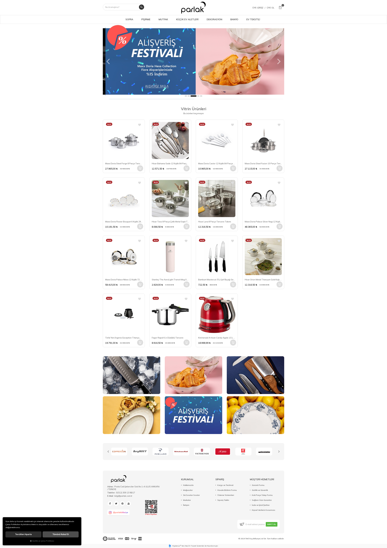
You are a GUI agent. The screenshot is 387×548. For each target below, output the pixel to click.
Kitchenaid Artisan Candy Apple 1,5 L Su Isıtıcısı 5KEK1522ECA (216, 337)
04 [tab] (198, 96)
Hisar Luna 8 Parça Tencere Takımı (214, 221)
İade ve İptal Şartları (261, 505)
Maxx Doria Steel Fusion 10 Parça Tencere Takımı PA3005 (263, 163)
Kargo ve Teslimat (225, 485)
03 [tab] (193, 96)
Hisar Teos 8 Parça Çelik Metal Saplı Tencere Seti (170, 221)
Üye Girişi (257, 7)
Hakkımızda (188, 485)
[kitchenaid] (163, 451)
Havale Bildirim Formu (227, 490)
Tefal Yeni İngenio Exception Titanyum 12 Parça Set (123, 337)
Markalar (187, 500)
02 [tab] (189, 96)
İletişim (186, 505)
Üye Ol (270, 7)
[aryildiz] (204, 451)
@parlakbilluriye (120, 512)
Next (279, 452)
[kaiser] (266, 451)
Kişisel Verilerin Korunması (263, 510)
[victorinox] (184, 451)
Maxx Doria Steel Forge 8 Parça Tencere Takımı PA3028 (123, 163)
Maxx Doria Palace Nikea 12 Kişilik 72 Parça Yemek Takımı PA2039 (123, 279)
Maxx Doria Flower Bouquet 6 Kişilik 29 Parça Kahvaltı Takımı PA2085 (123, 221)
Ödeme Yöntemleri (225, 495)
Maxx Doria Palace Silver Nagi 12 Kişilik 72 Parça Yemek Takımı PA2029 (263, 221)
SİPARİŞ (219, 479)
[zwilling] (225, 451)
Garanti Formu (258, 485)
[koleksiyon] (246, 451)
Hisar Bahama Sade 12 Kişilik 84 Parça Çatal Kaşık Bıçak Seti (170, 163)
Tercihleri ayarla (23, 534)
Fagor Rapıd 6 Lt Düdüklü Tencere (167, 337)
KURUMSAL (187, 479)
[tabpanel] (193, 61)
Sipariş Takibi (223, 500)
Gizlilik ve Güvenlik (260, 490)
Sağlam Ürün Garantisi (262, 500)
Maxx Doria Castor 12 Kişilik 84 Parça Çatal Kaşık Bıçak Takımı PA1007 (216, 163)
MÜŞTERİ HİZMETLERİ (262, 479)
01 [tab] (186, 96)
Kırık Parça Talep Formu (262, 495)
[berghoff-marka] (121, 451)
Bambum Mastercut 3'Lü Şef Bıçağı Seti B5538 (216, 279)
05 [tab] (201, 96)
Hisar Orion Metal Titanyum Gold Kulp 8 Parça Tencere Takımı (263, 279)
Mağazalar (188, 490)
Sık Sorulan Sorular (191, 495)
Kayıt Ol (271, 524)
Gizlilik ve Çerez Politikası (43, 541)
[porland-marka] (142, 451)
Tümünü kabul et (60, 534)
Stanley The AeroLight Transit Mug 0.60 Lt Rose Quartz (170, 279)
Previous (108, 452)
